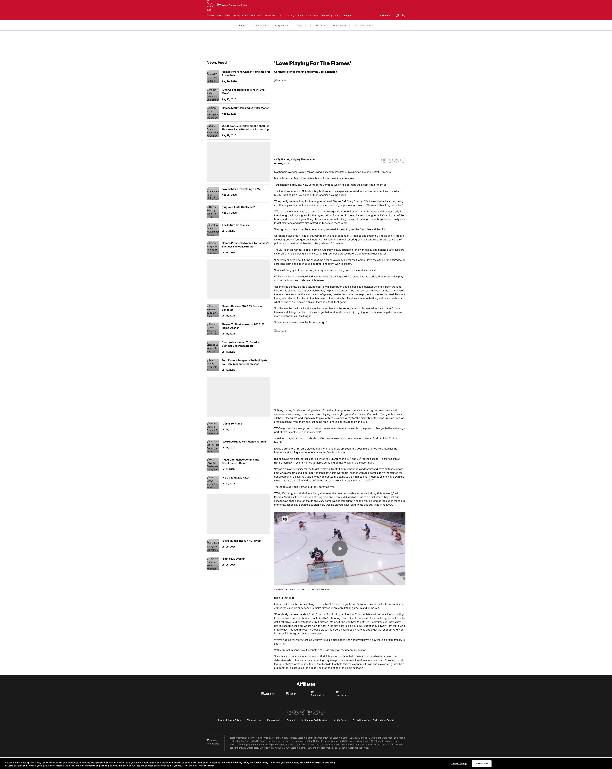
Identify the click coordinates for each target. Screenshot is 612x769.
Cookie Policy (261, 762)
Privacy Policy (241, 762)
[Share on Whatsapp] (383, 160)
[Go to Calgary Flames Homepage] (232, 5)
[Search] (403, 15)
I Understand (481, 763)
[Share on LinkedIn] (396, 160)
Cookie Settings (312, 762)
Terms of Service (206, 765)
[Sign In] (397, 15)
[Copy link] (402, 160)
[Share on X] (390, 160)
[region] (306, 763)
